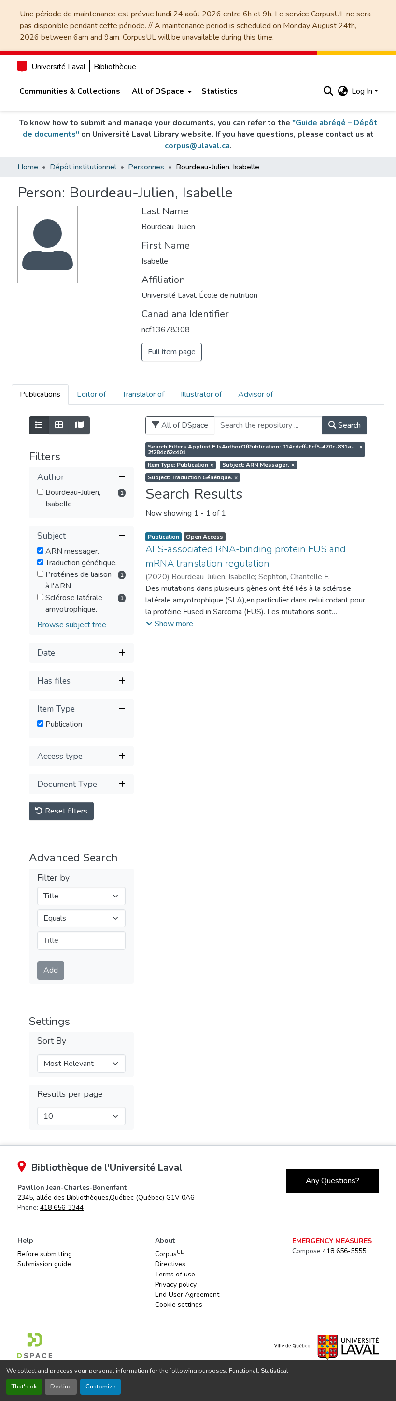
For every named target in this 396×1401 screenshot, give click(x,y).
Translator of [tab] (143, 394)
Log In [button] (363, 91)
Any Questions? (332, 1181)
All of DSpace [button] (158, 91)
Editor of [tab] (91, 394)
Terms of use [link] (175, 1274)
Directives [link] (170, 1264)
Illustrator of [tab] (201, 394)
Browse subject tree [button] (71, 624)
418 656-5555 (344, 1251)
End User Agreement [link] (187, 1294)
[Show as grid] (59, 425)
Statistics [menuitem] (219, 91)
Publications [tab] (40, 394)
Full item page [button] (172, 352)
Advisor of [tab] (255, 394)
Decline (60, 1386)
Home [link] (27, 167)
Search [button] (348, 425)
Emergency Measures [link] (332, 1241)
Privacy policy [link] (176, 1284)
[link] (105, 1197)
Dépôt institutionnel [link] (83, 167)
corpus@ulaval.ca (197, 145)
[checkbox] (40, 492)
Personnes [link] (146, 167)
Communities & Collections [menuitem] (69, 91)
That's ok (24, 1386)
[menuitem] (161, 91)
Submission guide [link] (44, 1264)
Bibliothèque (115, 66)
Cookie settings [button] (178, 1304)
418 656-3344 (62, 1207)
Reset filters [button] (65, 811)
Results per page (69, 1094)
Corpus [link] (169, 1254)
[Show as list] (39, 425)
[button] (328, 91)
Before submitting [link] (44, 1254)
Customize (100, 1386)
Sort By (51, 1041)
